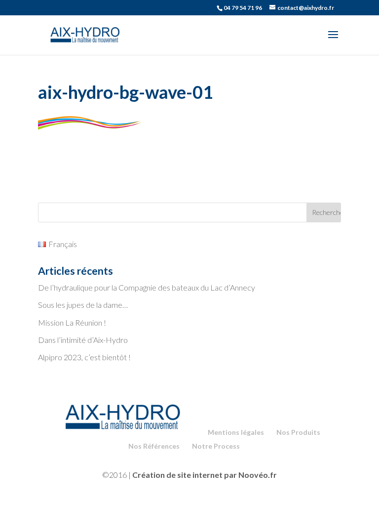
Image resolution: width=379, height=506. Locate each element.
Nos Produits (298, 432)
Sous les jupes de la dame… (83, 304)
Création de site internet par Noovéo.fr (204, 474)
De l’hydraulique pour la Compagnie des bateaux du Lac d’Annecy (146, 287)
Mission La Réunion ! (72, 322)
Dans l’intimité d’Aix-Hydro (83, 339)
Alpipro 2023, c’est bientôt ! (84, 357)
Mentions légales (236, 432)
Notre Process (216, 446)
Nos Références (154, 446)
